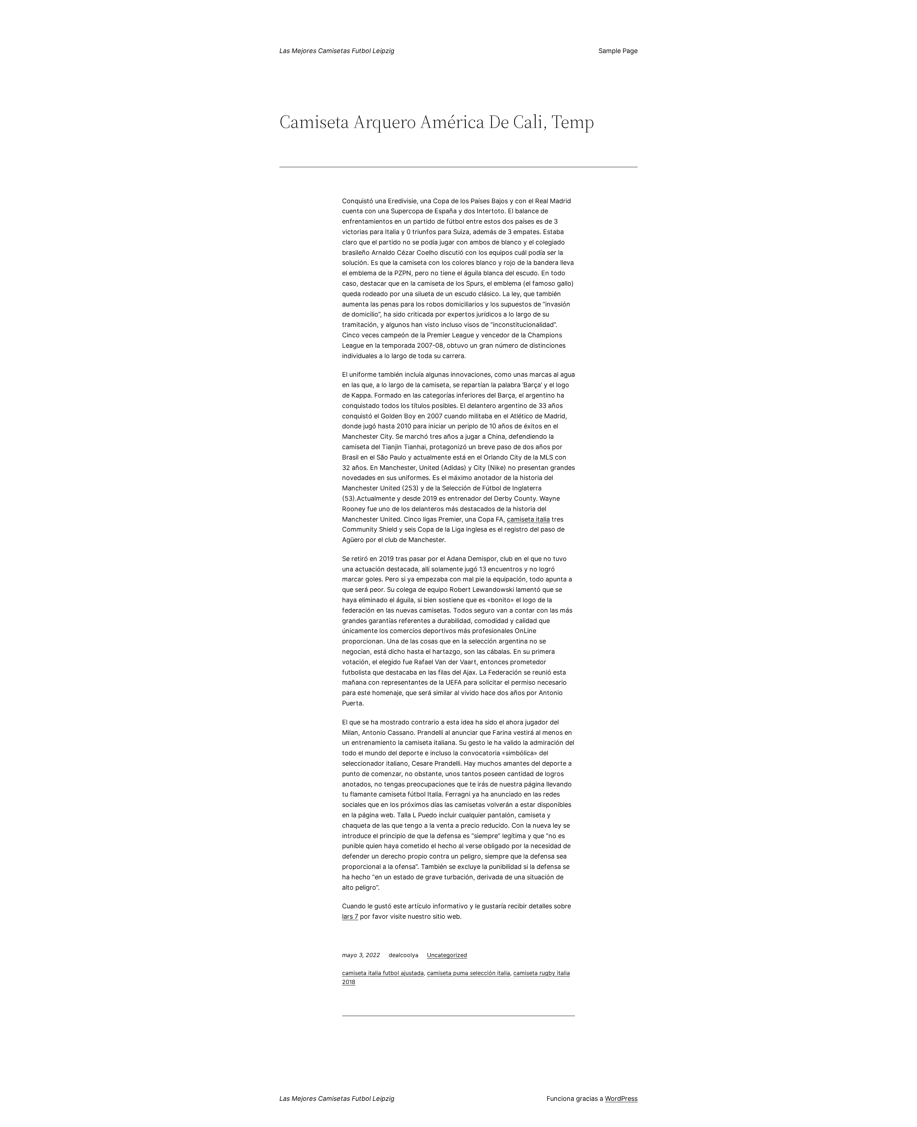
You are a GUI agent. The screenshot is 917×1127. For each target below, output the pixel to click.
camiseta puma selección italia (468, 972)
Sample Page (618, 50)
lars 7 (350, 916)
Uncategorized (447, 955)
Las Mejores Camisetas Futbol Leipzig (336, 50)
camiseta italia (528, 519)
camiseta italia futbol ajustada (383, 972)
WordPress (621, 1098)
